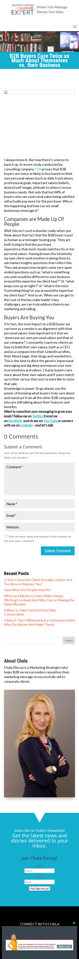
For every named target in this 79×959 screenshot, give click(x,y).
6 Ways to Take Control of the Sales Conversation (30, 612)
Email (39, 877)
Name (39, 866)
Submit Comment (58, 551)
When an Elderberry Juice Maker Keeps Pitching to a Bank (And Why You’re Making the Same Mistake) (39, 600)
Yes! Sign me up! (39, 888)
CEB (38, 169)
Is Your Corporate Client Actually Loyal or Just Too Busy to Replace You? (38, 582)
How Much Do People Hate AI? (27, 590)
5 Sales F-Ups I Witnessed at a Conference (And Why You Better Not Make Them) (39, 622)
